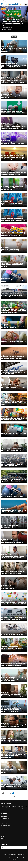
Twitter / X (3, 836)
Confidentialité (6, 857)
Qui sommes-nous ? (6, 818)
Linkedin (3, 838)
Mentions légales (5, 825)
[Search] (25, 847)
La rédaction (4, 816)
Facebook (3, 834)
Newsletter (3, 820)
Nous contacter (5, 823)
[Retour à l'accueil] (11, 4)
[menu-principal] (26, 4)
